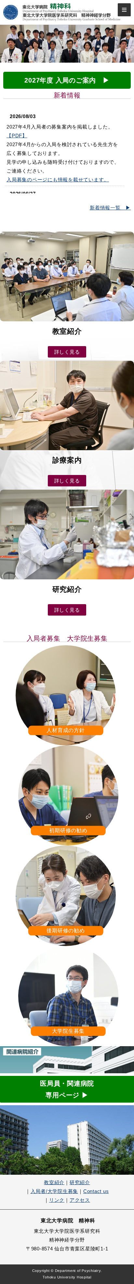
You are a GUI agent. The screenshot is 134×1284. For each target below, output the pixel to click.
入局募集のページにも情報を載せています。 (58, 179)
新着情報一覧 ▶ (110, 207)
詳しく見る (67, 352)
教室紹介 (54, 1182)
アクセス (80, 1200)
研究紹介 (80, 1182)
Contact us (96, 1191)
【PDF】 (17, 135)
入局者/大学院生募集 (54, 1191)
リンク (56, 1200)
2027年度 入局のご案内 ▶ (66, 80)
